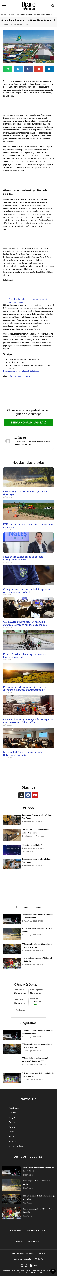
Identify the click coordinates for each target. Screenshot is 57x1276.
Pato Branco (14, 1108)
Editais (12, 1136)
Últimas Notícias (16, 1146)
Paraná (11, 15)
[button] (53, 6)
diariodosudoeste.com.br (19, 376)
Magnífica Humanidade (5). (32, 845)
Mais (11, 1141)
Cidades (12, 1112)
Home (3, 15)
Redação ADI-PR (29, 821)
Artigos (12, 1117)
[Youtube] (35, 795)
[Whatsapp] (26, 1265)
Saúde (11, 1131)
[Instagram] (21, 795)
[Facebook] (28, 795)
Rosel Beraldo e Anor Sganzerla (34, 848)
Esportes (12, 1122)
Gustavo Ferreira (29, 1064)
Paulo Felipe (28, 921)
